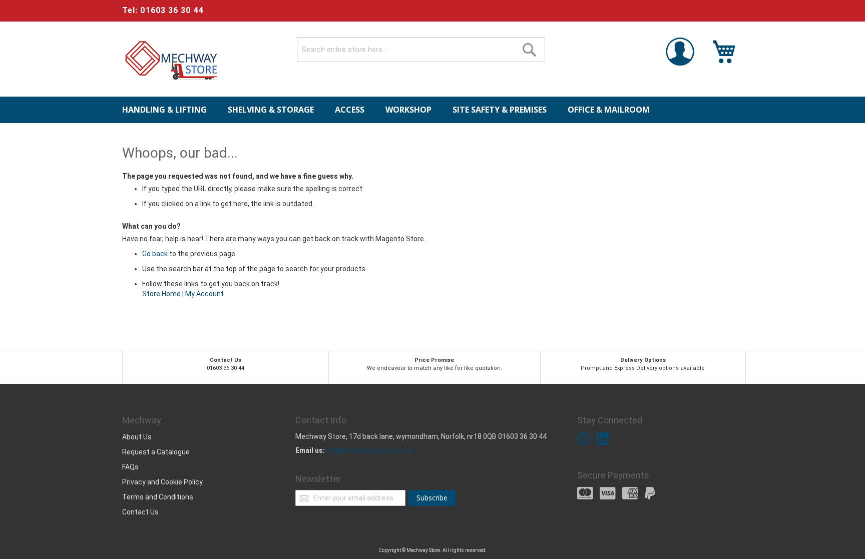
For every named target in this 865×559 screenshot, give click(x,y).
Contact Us (140, 512)
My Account (204, 294)
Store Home (161, 294)
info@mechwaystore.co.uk (369, 450)
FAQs (130, 467)
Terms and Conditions (157, 497)
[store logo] (172, 60)
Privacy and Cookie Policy (162, 482)
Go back (155, 254)
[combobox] (421, 49)
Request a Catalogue (156, 452)
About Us (137, 437)
